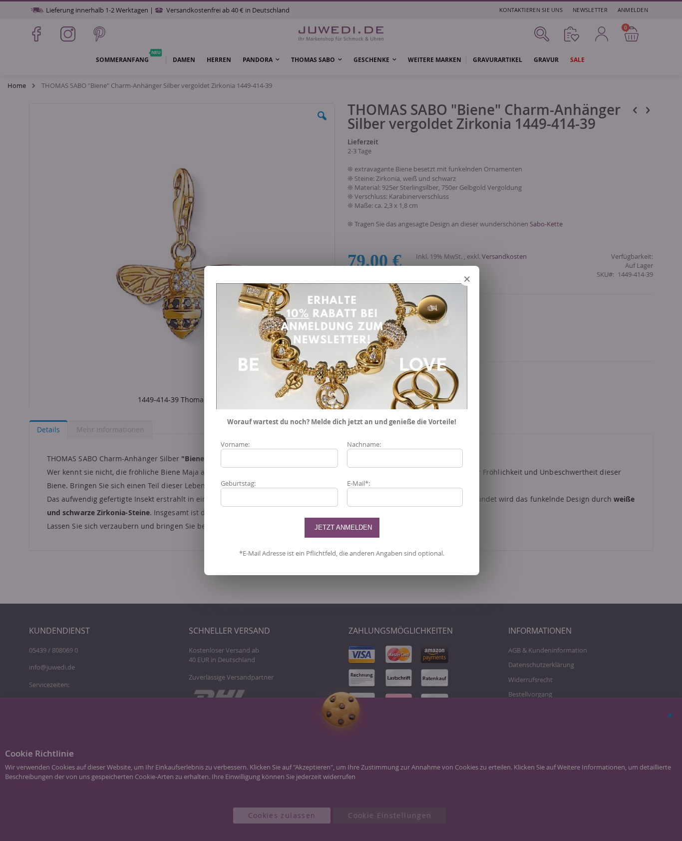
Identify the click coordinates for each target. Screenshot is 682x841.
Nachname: (364, 444)
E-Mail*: (358, 483)
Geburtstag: (238, 483)
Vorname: (235, 444)
